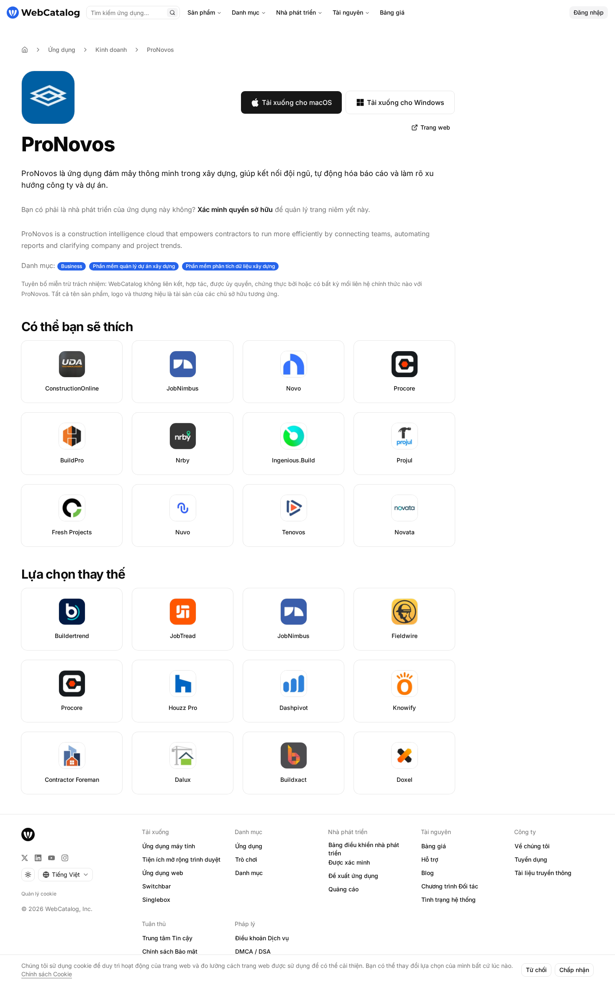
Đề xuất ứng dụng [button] (353, 875)
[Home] (24, 49)
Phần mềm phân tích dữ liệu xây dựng (230, 266)
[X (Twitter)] (24, 858)
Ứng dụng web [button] (162, 872)
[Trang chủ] (43, 12)
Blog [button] (427, 872)
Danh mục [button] (249, 872)
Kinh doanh (111, 49)
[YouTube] (51, 858)
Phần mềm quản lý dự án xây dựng (134, 266)
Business (71, 266)
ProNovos (160, 49)
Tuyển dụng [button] (531, 859)
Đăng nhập (589, 12)
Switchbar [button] (156, 886)
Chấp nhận (574, 969)
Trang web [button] (435, 127)
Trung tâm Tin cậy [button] (167, 938)
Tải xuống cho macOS (297, 102)
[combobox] (65, 874)
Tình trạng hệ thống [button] (448, 899)
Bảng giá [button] (433, 846)
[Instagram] (65, 858)
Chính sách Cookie (46, 973)
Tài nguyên (348, 12)
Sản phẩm (201, 12)
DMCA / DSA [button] (253, 951)
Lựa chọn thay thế (73, 574)
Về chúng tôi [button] (532, 846)
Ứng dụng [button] (248, 846)
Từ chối (536, 969)
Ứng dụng (61, 49)
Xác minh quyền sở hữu (235, 209)
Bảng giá (392, 12)
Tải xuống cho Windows (405, 102)
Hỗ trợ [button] (429, 859)
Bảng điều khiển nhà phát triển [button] (363, 849)
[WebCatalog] (28, 834)
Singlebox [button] (156, 899)
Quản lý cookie (38, 894)
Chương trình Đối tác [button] (449, 886)
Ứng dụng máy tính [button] (168, 846)
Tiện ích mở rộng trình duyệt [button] (181, 859)
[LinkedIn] (38, 858)
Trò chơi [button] (246, 859)
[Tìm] (172, 13)
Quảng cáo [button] (343, 889)
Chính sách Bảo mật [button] (169, 951)
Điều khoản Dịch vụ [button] (262, 938)
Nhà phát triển (296, 12)
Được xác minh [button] (349, 862)
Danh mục (245, 12)
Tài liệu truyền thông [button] (543, 872)
